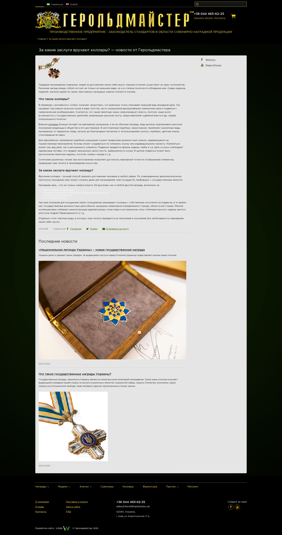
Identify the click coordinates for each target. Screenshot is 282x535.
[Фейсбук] (230, 507)
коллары (53, 124)
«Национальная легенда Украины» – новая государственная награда (92, 250)
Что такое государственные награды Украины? (75, 374)
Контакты (219, 18)
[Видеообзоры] (237, 507)
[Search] (197, 4)
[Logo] (48, 20)
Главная (41, 39)
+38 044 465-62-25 (209, 14)
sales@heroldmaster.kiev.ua (133, 506)
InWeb (59, 528)
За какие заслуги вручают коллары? (68, 39)
